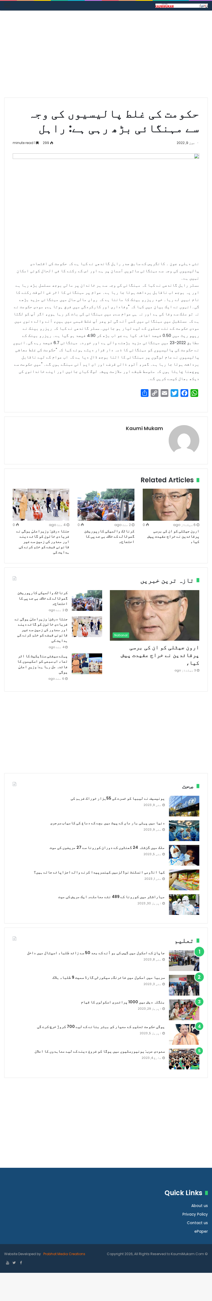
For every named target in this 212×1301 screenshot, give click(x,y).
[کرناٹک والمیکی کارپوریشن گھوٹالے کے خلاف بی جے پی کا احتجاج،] (106, 505)
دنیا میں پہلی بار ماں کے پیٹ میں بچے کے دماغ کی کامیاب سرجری (107, 823)
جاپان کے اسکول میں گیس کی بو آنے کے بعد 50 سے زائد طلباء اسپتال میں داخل (96, 953)
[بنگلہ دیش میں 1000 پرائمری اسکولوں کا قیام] (184, 1009)
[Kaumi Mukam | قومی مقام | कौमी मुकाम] (181, 6)
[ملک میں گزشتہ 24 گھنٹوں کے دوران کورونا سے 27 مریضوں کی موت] (184, 855)
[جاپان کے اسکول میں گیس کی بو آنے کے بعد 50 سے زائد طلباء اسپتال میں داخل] (184, 960)
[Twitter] (14, 1263)
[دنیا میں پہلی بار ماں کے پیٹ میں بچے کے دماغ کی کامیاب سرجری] (184, 830)
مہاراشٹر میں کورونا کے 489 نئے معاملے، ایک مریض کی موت (111, 896)
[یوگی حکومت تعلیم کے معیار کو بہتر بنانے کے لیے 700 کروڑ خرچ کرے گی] (184, 1034)
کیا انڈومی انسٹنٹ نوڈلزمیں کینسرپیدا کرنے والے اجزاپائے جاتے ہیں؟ (99, 872)
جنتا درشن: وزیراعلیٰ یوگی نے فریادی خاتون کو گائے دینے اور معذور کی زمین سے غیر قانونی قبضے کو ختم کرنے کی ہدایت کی (42, 541)
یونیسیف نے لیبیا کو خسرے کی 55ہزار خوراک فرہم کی (118, 798)
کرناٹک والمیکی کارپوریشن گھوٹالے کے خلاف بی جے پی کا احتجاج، (109, 536)
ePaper (201, 1231)
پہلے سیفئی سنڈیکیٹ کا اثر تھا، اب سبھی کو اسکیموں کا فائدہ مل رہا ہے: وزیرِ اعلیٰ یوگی (42, 664)
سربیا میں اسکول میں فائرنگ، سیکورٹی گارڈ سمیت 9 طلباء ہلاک (108, 977)
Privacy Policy (195, 1214)
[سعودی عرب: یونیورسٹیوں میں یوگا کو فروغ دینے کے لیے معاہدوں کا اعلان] (184, 1059)
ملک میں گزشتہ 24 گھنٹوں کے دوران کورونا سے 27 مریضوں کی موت (107, 847)
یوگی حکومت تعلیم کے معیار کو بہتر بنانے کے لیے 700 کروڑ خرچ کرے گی (101, 1026)
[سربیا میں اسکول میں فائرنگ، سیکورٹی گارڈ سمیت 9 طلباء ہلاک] (184, 985)
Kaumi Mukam (144, 428)
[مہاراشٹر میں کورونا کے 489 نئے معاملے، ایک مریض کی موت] (184, 904)
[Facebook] (20, 1263)
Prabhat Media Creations (64, 1254)
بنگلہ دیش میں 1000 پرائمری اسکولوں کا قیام (123, 1002)
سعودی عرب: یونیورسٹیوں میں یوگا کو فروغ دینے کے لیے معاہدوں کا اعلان (100, 1051)
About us (199, 1205)
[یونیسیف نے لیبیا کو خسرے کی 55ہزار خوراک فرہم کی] (184, 806)
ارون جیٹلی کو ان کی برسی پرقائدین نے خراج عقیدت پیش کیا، (173, 536)
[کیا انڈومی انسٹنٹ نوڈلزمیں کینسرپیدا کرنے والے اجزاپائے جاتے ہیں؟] (184, 880)
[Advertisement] (106, 56)
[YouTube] (7, 1263)
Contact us (197, 1223)
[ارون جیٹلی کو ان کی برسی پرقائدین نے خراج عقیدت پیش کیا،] (171, 505)
